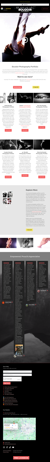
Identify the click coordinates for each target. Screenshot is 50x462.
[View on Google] (3, 302)
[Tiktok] (10, 447)
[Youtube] (13, 447)
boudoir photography (19, 72)
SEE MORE (8, 130)
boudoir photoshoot (25, 125)
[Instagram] (4, 447)
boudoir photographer (36, 211)
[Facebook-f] (7, 447)
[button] (25, 5)
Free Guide (29, 79)
